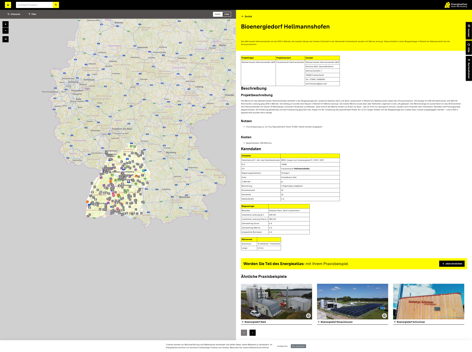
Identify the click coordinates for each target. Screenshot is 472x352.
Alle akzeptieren (298, 346)
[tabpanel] (118, 185)
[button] (56, 5)
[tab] (217, 14)
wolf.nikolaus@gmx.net (316, 84)
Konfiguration (282, 346)
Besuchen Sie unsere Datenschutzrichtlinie (249, 347)
